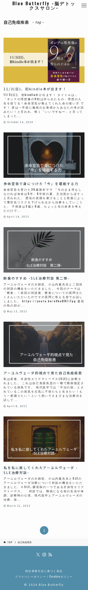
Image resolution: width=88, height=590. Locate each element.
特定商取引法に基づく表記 (44, 571)
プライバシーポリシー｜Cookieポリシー (44, 576)
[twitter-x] (38, 554)
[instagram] (44, 554)
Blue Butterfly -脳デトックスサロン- (44, 5)
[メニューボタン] (84, 5)
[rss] (50, 554)
